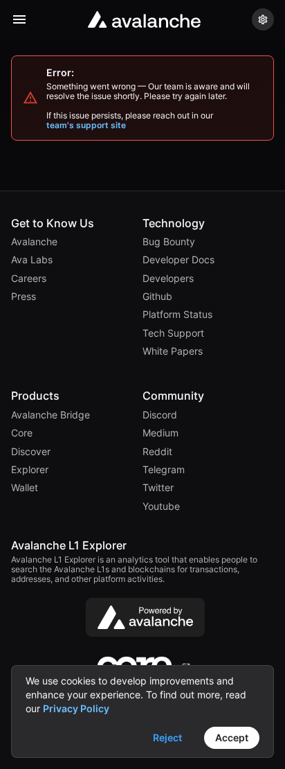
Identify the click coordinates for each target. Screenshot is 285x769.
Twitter (158, 487)
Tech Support (173, 333)
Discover (30, 451)
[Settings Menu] (263, 19)
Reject (167, 737)
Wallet (24, 487)
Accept (231, 737)
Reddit (157, 451)
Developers (168, 278)
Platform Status (177, 314)
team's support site (86, 125)
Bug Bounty (168, 241)
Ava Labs (32, 259)
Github (157, 296)
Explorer (29, 469)
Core (22, 433)
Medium (160, 433)
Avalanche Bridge (50, 415)
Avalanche (34, 241)
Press (23, 296)
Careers (28, 278)
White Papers (172, 351)
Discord (159, 415)
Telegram (163, 469)
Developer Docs (178, 259)
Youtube (161, 506)
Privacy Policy (76, 708)
